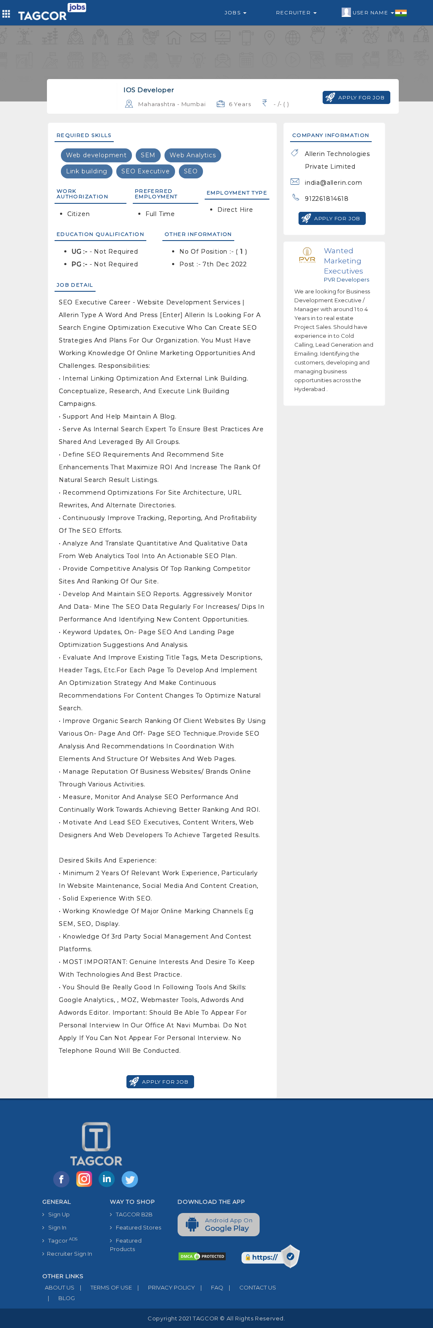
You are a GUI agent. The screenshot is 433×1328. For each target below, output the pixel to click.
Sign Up (57, 1214)
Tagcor (60, 1240)
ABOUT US (58, 1287)
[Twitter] (130, 1187)
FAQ (211, 1287)
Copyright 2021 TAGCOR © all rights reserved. (216, 1318)
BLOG (61, 1298)
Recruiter (294, 12)
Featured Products (126, 1244)
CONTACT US (252, 1287)
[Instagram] (85, 1187)
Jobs (233, 12)
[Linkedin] (108, 1187)
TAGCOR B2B (132, 1214)
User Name (371, 12)
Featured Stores (136, 1227)
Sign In (55, 1227)
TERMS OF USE (106, 1287)
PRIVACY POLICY (166, 1287)
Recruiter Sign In (68, 1253)
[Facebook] (63, 1187)
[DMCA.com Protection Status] (202, 1256)
